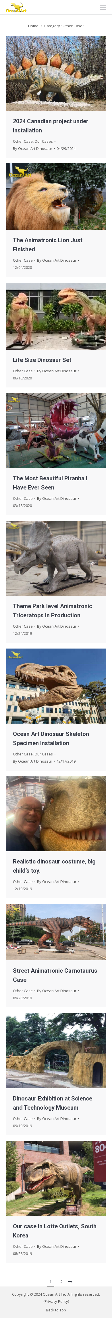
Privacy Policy (56, 1301)
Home (33, 25)
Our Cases (43, 141)
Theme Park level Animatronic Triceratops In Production (52, 611)
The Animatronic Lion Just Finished (47, 245)
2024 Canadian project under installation (50, 126)
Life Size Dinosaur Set (42, 360)
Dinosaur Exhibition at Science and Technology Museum (52, 1103)
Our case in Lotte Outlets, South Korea (54, 1231)
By (32, 148)
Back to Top (56, 1310)
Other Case (23, 141)
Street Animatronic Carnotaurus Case (55, 975)
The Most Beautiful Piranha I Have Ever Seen (50, 483)
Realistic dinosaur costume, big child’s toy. (54, 866)
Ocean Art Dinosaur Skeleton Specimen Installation (51, 739)
